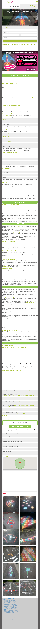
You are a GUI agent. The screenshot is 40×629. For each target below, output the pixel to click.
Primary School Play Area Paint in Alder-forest (11, 610)
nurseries (17, 226)
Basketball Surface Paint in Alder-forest (10, 604)
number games (29, 318)
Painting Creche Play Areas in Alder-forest (10, 614)
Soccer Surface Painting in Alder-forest (10, 606)
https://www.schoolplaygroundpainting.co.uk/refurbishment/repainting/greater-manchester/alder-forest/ (19, 413)
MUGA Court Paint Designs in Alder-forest (10, 607)
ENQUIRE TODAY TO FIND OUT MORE (20, 75)
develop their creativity (6, 266)
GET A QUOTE (20, 223)
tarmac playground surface (30, 302)
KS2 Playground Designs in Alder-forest (10, 601)
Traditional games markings (6, 115)
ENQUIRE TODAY (20, 287)
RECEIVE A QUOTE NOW (20, 426)
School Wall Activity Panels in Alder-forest (10, 616)
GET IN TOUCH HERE (20, 202)
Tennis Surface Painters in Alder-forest (10, 608)
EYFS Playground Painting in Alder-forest (10, 612)
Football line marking (6, 133)
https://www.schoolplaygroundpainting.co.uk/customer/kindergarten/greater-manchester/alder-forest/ (18, 395)
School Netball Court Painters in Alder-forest (10, 605)
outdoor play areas (34, 102)
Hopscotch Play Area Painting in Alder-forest (10, 619)
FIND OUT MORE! (20, 343)
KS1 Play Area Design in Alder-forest (9, 600)
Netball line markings (6, 138)
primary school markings (32, 97)
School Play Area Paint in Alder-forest (8, 598)
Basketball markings (6, 136)
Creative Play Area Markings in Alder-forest (10, 618)
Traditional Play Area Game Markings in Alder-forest (12, 617)
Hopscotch (4, 119)
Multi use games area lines (7, 141)
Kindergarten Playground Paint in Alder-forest (11, 613)
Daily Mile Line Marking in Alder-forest (9, 602)
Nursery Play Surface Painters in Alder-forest (11, 611)
